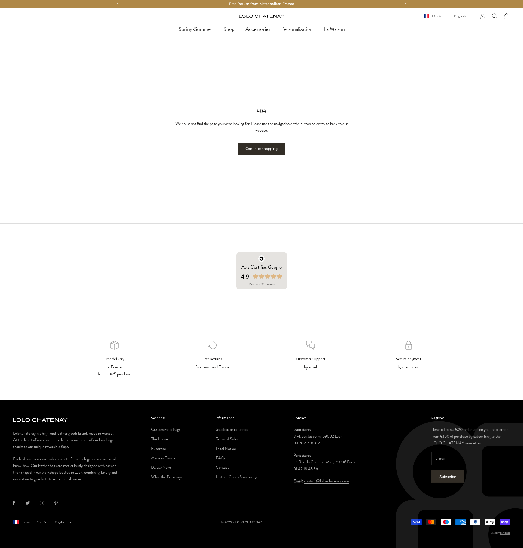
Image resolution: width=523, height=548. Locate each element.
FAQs (221, 458)
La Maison (334, 29)
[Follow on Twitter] (28, 503)
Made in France (163, 458)
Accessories (257, 29)
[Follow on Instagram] (42, 503)
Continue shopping (261, 148)
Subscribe (447, 476)
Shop (229, 29)
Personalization (297, 29)
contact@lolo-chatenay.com (326, 481)
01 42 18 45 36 (305, 469)
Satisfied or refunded (232, 429)
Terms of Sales (227, 439)
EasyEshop (505, 533)
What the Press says (166, 477)
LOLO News (161, 467)
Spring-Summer (195, 29)
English (460, 16)
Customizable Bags (165, 429)
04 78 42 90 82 (306, 443)
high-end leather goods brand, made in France (77, 433)
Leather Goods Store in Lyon (238, 477)
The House (159, 439)
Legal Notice (226, 449)
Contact (222, 467)
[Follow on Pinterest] (56, 503)
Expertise (158, 449)
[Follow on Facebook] (13, 503)
